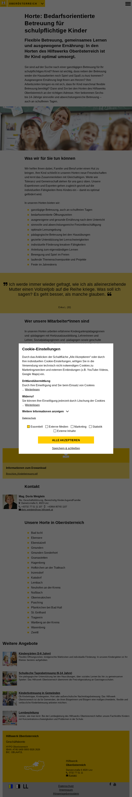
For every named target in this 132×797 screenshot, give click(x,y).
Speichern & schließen (66, 448)
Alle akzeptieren (66, 440)
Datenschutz (29, 417)
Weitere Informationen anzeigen (43, 411)
